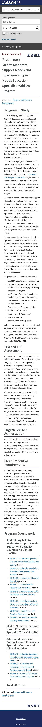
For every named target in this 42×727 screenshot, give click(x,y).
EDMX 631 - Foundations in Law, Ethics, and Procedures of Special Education (24, 604)
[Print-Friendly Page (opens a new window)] (35, 55)
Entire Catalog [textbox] (9, 22)
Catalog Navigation (13, 46)
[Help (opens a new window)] (38, 55)
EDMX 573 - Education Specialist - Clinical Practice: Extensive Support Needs (24, 657)
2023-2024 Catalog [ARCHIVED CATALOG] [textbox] (20, 9)
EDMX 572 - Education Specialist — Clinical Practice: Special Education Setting (24, 561)
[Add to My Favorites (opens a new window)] (28, 55)
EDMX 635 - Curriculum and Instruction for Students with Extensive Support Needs (22, 666)
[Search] (37, 28)
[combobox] (21, 9)
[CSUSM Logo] (8, 2)
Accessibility (21, 718)
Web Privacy (21, 724)
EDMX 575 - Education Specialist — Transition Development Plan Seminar (24, 571)
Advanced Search (9, 39)
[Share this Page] (32, 55)
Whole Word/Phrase (13, 33)
